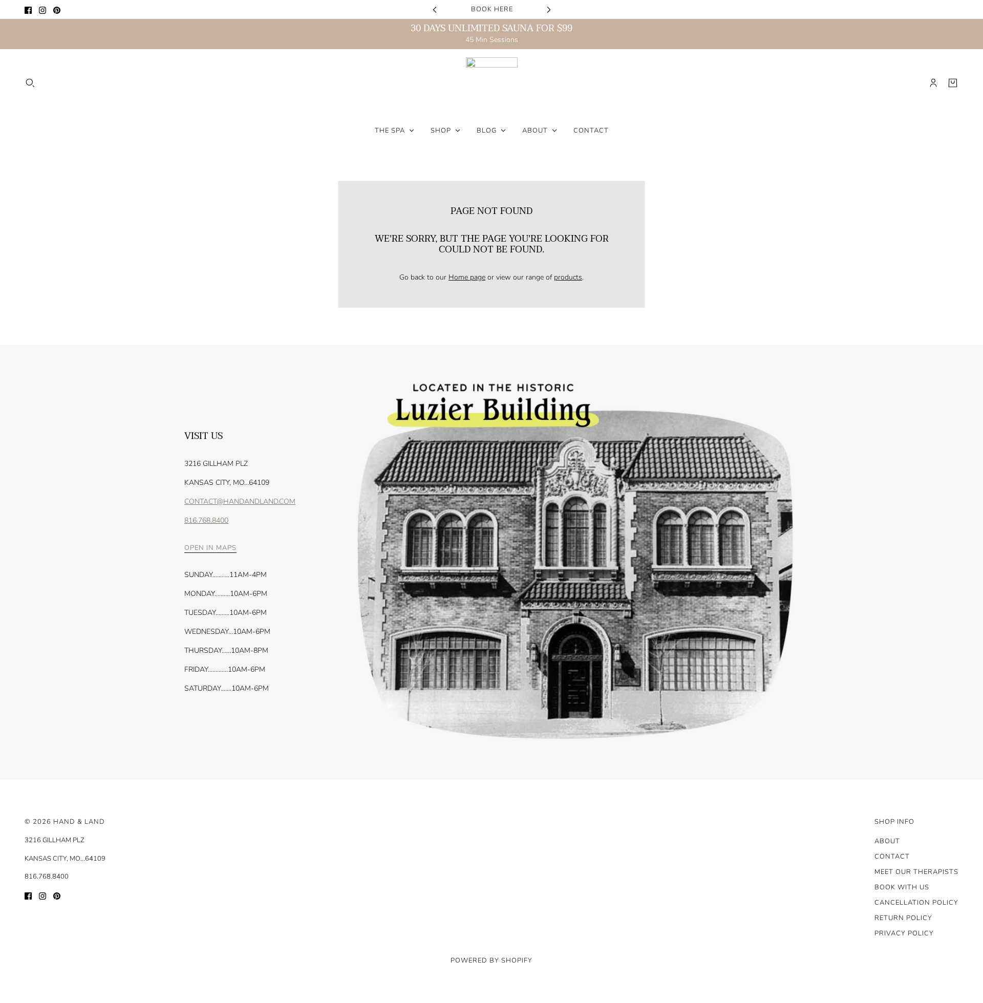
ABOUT (887, 841)
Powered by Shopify (491, 960)
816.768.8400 (206, 520)
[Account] (933, 83)
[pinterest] (57, 9)
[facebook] (28, 9)
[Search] (30, 83)
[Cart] (952, 83)
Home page (466, 277)
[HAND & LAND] (492, 83)
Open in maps (210, 548)
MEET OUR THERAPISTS (916, 872)
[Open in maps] (573, 562)
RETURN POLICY (903, 918)
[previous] (435, 9)
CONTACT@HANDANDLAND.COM (239, 501)
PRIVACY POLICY (904, 933)
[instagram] (42, 9)
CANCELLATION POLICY (916, 902)
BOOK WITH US (901, 887)
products (568, 277)
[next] (549, 9)
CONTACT (892, 856)
